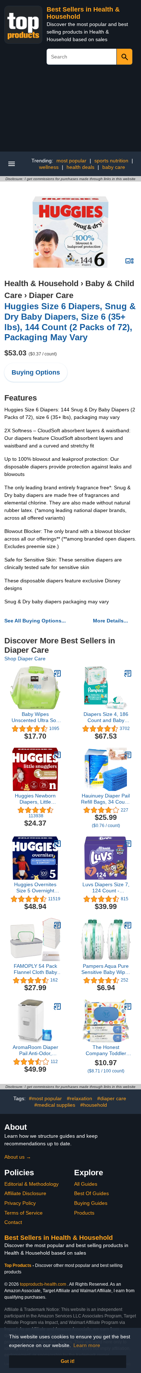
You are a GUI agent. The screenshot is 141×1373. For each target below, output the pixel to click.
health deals (80, 167)
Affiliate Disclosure (25, 1193)
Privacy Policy (20, 1203)
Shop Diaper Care (25, 658)
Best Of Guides (91, 1193)
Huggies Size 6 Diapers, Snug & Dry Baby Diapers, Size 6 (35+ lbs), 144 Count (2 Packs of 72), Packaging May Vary (70, 321)
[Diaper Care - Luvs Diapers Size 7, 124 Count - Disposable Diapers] (128, 843)
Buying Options (36, 372)
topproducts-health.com (43, 1284)
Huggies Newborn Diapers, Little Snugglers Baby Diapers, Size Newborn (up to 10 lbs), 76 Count (35, 799)
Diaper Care (51, 295)
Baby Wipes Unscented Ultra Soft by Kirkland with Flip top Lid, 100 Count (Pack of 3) (35, 717)
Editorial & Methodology (31, 1184)
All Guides (85, 1184)
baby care (113, 167)
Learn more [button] (86, 1345)
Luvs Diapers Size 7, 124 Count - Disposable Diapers (105, 888)
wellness (49, 167)
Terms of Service (23, 1213)
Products (84, 1213)
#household (93, 1105)
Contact (13, 1222)
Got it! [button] (67, 1361)
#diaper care (111, 1098)
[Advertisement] (70, 111)
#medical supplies (54, 1105)
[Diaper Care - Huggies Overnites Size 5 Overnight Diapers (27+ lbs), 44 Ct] (57, 843)
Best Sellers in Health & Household (58, 1237)
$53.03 (30, 353)
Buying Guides (90, 1203)
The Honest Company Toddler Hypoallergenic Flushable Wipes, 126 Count (106, 1050)
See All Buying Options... (35, 621)
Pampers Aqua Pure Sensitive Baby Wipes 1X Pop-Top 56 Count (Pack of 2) (106, 969)
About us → (17, 1157)
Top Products (18, 1265)
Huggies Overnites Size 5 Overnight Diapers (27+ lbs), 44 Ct (35, 888)
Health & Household (41, 283)
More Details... (110, 621)
